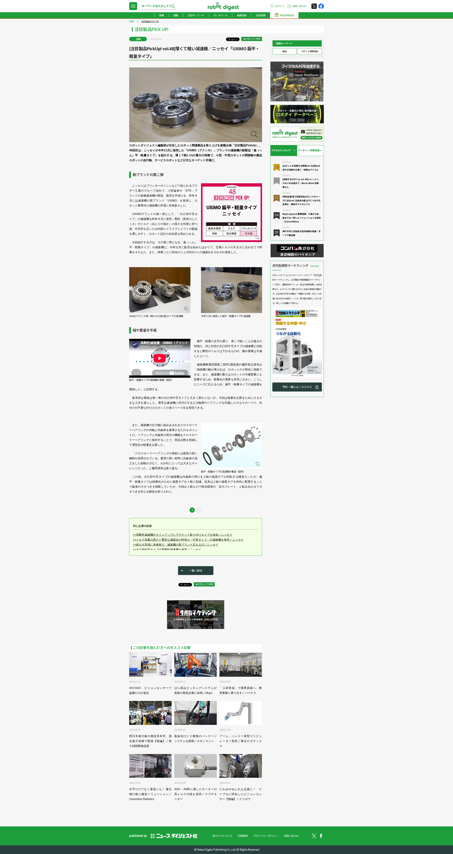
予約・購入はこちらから (297, 387)
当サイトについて (222, 836)
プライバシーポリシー (265, 836)
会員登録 (260, 15)
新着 (161, 15)
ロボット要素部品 (310, 51)
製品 (284, 51)
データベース (220, 15)
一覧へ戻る (195, 571)
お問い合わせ (299, 6)
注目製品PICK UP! (150, 21)
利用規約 (243, 836)
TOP (131, 21)
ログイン (279, 6)
